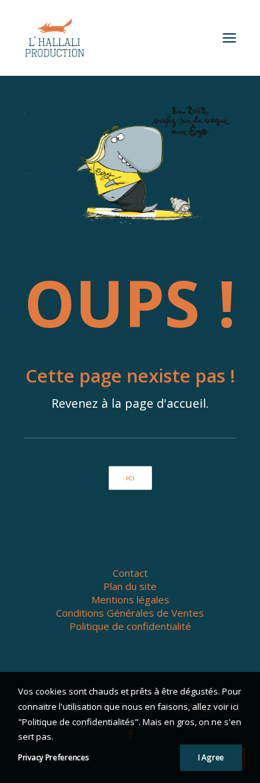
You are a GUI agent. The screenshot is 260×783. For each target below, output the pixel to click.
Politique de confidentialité (130, 626)
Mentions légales (130, 599)
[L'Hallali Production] (54, 38)
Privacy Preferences (53, 757)
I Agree (211, 757)
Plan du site (130, 586)
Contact (130, 572)
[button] (229, 38)
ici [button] (129, 478)
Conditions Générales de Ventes (130, 612)
